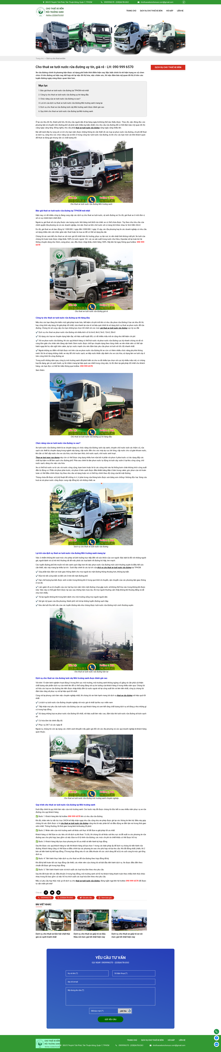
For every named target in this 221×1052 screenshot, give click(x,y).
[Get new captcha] (129, 1010)
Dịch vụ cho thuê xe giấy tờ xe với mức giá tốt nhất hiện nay (127, 935)
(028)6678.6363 (66, 898)
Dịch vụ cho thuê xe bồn (151, 11)
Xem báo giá (106, 898)
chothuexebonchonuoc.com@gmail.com (157, 2)
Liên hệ (180, 11)
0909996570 (45, 898)
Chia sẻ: (39, 893)
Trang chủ (131, 11)
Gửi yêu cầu (87, 898)
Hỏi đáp (169, 11)
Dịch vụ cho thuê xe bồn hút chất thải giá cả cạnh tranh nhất (53, 935)
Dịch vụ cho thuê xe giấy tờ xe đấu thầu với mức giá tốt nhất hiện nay (90, 935)
